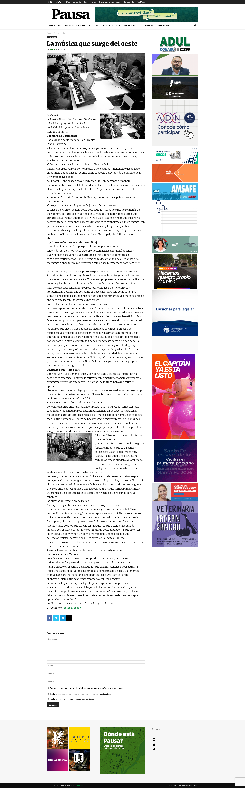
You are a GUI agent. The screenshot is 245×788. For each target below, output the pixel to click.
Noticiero (55, 25)
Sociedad (94, 25)
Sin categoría (52, 37)
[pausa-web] (175, 181)
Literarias (163, 25)
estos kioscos (72, 607)
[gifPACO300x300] (175, 481)
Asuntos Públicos (75, 25)
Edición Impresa (90, 2)
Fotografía (146, 25)
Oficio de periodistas (73, 2)
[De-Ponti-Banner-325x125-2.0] (175, 252)
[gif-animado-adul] (175, 52)
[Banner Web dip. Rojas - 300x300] (175, 98)
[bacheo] (175, 288)
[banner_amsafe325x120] (175, 198)
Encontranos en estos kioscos (110, 2)
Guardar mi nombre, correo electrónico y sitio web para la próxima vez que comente (87, 688)
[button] (194, 25)
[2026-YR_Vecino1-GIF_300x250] (175, 234)
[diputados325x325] (175, 335)
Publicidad (172, 785)
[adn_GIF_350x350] (175, 145)
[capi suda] (173, 438)
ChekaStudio (80, 785)
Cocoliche (130, 25)
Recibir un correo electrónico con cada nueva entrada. (72, 699)
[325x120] (175, 162)
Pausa (49, 33)
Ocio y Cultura (111, 25)
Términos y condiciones (188, 785)
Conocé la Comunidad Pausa (134, 2)
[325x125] (175, 499)
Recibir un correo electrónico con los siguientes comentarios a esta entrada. (81, 694)
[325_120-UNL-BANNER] (175, 352)
